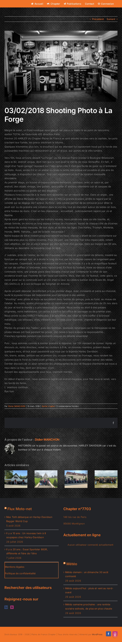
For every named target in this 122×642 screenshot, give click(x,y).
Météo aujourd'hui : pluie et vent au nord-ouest (89, 590)
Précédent (98, 19)
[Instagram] (12, 607)
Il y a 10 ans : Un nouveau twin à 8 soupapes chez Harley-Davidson (26, 535)
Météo (71, 564)
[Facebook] (6, 607)
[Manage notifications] (115, 635)
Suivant (111, 19)
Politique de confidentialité (20, 573)
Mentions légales (14, 566)
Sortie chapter (48, 406)
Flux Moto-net (19, 509)
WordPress (97, 634)
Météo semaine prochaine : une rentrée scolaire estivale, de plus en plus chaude (88, 606)
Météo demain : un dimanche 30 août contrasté (86, 574)
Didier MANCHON (16, 406)
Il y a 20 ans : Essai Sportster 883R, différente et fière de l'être (27, 551)
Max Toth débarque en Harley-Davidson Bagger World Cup (29, 519)
